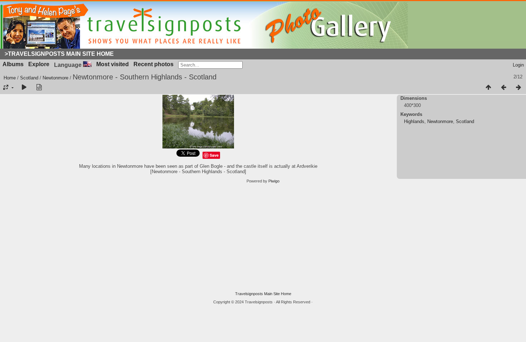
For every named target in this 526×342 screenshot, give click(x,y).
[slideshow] (23, 87)
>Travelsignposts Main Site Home (59, 54)
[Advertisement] (263, 237)
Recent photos (153, 64)
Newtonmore (55, 77)
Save (214, 155)
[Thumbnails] (488, 87)
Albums (13, 64)
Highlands (414, 121)
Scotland (29, 77)
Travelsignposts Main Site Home (263, 294)
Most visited (112, 64)
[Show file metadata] (39, 87)
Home (10, 77)
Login (518, 65)
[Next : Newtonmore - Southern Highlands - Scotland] (518, 87)
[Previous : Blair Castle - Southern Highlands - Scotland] (503, 87)
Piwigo (273, 181)
